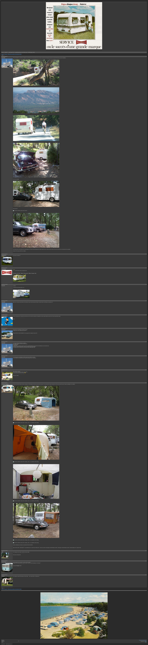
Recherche (6, 52)
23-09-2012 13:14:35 (4, 284)
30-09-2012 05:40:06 (4, 550)
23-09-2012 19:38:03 (4, 355)
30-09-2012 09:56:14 (4, 574)
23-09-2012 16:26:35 (4, 300)
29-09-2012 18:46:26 (4, 382)
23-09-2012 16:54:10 (4, 314)
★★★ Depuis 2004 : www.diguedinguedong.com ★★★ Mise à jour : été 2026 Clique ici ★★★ (21, 52)
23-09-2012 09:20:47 (4, 267)
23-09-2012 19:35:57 (4, 341)
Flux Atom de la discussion (142, 640)
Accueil (3, 52)
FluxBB (145, 641)
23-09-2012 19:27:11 (4, 328)
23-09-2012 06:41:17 (4, 56)
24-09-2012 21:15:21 (4, 369)
